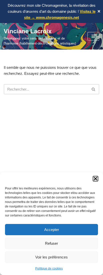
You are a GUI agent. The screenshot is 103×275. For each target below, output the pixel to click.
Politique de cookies (49, 268)
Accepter (51, 229)
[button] (95, 178)
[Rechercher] (93, 89)
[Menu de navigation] (93, 36)
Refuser (51, 243)
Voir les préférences (51, 257)
